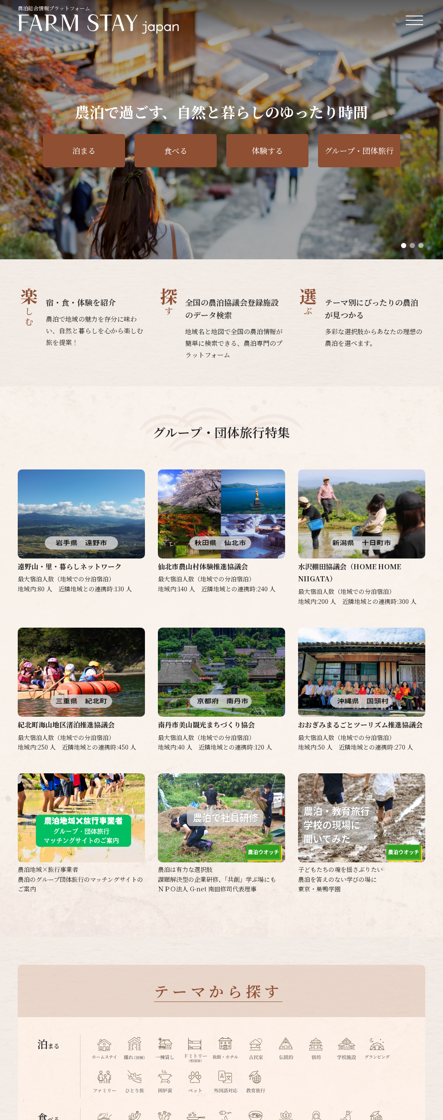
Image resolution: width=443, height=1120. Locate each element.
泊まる (84, 150)
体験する (267, 150)
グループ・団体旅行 (359, 150)
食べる (175, 150)
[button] (403, 245)
